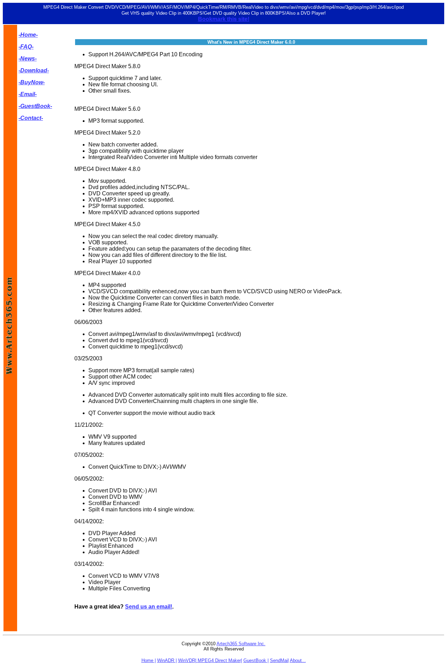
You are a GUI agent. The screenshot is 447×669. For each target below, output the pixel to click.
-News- (28, 59)
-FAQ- (26, 47)
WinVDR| (188, 660)
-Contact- (31, 118)
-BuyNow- (32, 82)
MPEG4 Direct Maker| (220, 660)
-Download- (34, 70)
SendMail (279, 660)
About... (298, 660)
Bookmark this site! (223, 19)
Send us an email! (148, 607)
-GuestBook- (35, 106)
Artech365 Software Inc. (241, 643)
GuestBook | (256, 660)
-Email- (28, 94)
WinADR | (167, 660)
